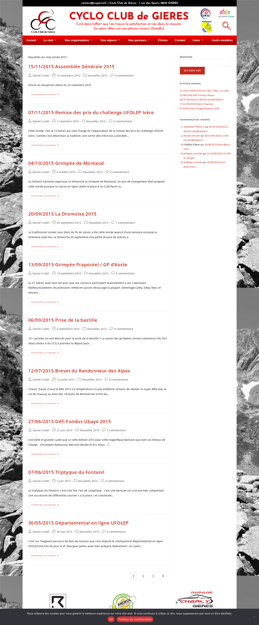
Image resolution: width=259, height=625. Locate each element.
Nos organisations (77, 40)
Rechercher (186, 56)
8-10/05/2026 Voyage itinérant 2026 (199, 108)
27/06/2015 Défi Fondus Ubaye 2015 (69, 421)
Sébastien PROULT (194, 126)
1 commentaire (125, 222)
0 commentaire (124, 75)
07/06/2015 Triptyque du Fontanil (66, 472)
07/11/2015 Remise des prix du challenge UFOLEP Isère (91, 112)
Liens (196, 40)
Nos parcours (137, 40)
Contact (180, 40)
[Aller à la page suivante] (163, 576)
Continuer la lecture (46, 93)
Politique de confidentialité (135, 619)
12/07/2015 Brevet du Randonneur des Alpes (79, 370)
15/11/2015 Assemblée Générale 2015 (71, 66)
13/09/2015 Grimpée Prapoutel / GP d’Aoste (78, 264)
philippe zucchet (193, 153)
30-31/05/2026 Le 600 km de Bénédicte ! (202, 99)
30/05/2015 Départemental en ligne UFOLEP (78, 523)
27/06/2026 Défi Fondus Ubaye (197, 95)
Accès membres (222, 40)
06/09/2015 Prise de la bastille (63, 320)
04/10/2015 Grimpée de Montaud (66, 163)
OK (111, 619)
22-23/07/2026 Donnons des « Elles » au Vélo (204, 90)
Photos (163, 40)
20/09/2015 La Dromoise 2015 (62, 214)
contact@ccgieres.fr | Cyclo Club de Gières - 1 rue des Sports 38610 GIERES (129, 3)
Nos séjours (109, 40)
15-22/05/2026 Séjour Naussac (196, 104)
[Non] (254, 617)
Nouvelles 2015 (97, 75)
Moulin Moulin (192, 135)
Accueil (31, 40)
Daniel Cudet (41, 75)
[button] (226, 25)
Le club (48, 40)
